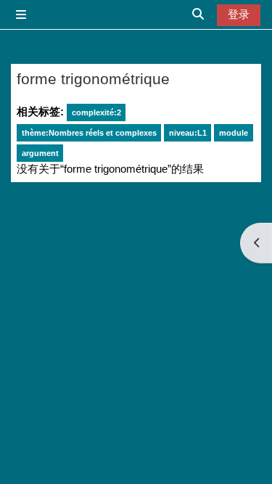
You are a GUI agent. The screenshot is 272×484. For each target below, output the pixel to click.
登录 (239, 14)
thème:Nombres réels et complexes (89, 132)
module (233, 132)
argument (40, 153)
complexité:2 (96, 112)
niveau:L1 (188, 132)
